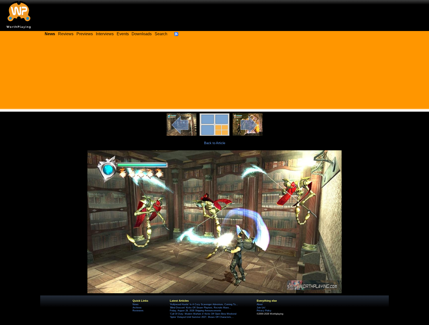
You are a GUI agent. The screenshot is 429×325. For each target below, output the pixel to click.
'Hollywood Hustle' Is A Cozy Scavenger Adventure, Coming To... (204, 304)
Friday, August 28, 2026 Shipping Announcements (195, 310)
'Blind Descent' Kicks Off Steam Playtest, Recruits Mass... (200, 307)
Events (123, 34)
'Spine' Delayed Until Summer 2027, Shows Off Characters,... (202, 317)
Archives (137, 307)
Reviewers (138, 310)
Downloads (142, 34)
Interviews (105, 34)
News (136, 304)
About (260, 304)
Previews (84, 34)
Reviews (65, 34)
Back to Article (214, 143)
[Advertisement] (214, 74)
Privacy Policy (264, 310)
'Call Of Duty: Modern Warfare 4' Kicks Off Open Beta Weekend (203, 314)
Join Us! (261, 307)
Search (161, 34)
